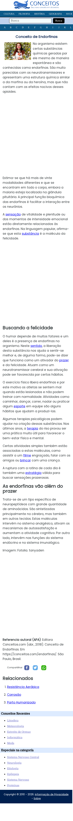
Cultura (9, 14)
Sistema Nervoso (18, 779)
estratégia (33, 473)
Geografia (55, 14)
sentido (36, 346)
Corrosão (14, 695)
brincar (25, 460)
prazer (64, 360)
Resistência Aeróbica (23, 687)
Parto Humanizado (21, 702)
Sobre (37, 798)
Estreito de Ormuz (19, 731)
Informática (14, 737)
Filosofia (24, 14)
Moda (10, 743)
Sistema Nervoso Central (23, 757)
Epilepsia (13, 774)
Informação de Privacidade (52, 794)
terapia (32, 428)
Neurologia (14, 762)
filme (27, 455)
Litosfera (12, 720)
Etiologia (12, 768)
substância (30, 234)
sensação (13, 214)
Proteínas (13, 785)
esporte (19, 406)
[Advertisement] (36, 135)
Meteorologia (15, 726)
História (39, 14)
